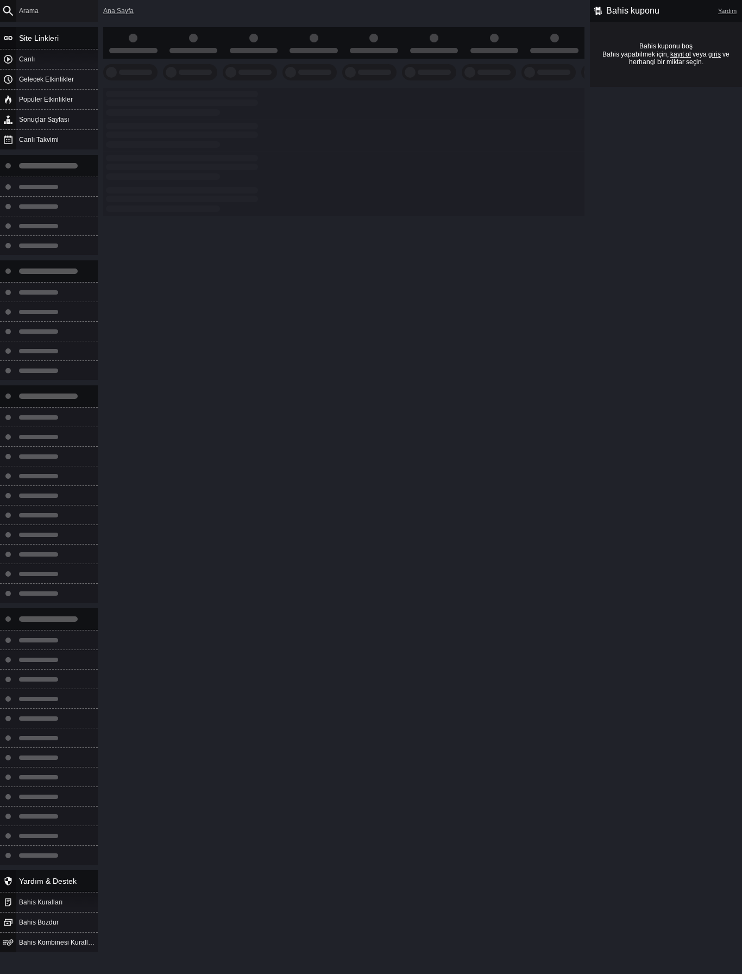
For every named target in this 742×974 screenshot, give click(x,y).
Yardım (727, 11)
